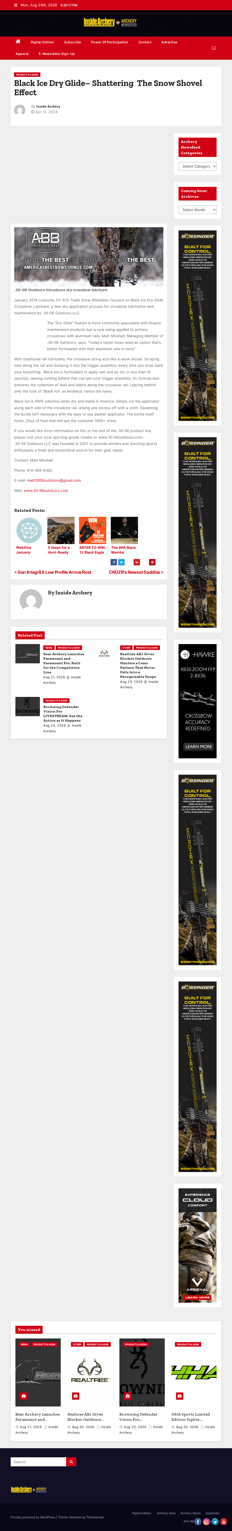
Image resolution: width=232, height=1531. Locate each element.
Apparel (22, 54)
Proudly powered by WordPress (33, 1517)
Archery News (191, 1513)
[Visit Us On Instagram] (206, 1521)
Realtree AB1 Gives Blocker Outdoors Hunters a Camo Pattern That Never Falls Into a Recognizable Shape (138, 665)
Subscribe (72, 42)
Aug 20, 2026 (131, 682)
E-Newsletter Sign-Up (57, 54)
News (49, 647)
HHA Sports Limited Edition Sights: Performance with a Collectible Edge (191, 1422)
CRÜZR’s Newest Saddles (135, 572)
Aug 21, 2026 (54, 677)
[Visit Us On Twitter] (215, 1521)
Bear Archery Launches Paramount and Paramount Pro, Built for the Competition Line (63, 663)
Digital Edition (42, 42)
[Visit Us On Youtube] (223, 1521)
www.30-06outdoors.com (46, 490)
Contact (145, 42)
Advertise (169, 42)
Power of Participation (109, 42)
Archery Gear (166, 1513)
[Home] (18, 42)
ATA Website (192, 1521)
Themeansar (95, 1517)
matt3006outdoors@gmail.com (54, 480)
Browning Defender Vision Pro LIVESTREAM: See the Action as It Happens (62, 714)
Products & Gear (27, 74)
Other (126, 647)
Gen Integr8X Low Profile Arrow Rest (54, 572)
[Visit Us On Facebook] (197, 1521)
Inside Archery (48, 106)
